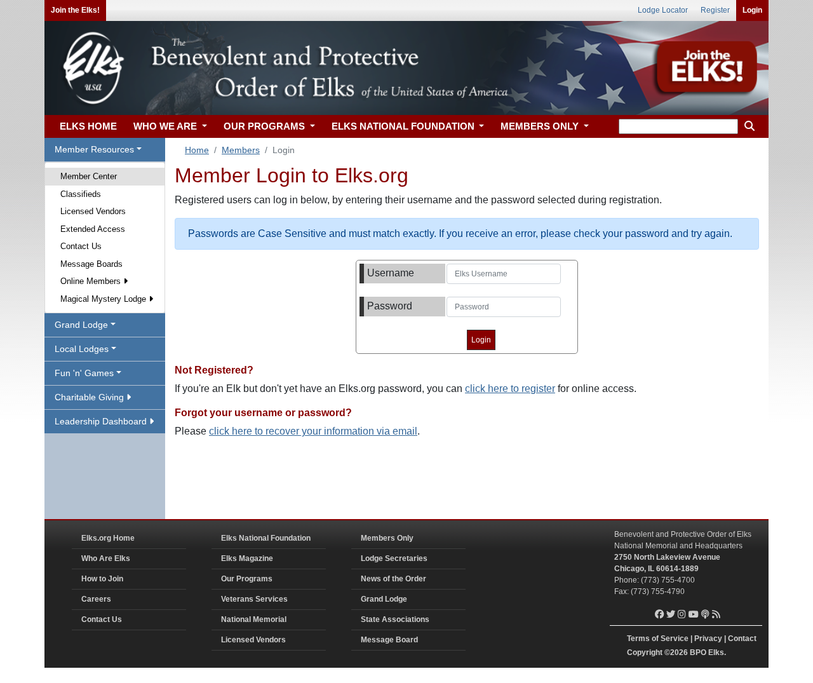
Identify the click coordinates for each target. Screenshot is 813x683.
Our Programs (246, 578)
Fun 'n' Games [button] (84, 373)
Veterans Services (254, 599)
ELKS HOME (88, 126)
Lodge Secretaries (394, 558)
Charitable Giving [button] (90, 397)
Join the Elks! (75, 10)
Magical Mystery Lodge (104, 299)
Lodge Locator (663, 10)
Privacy (708, 638)
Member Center (88, 176)
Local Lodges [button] (82, 349)
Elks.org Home (108, 538)
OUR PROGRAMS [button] (265, 126)
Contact (742, 638)
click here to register (510, 388)
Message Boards (91, 264)
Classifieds (80, 194)
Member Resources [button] (94, 149)
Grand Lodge (384, 599)
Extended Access (92, 229)
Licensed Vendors (93, 211)
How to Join (102, 578)
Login (752, 10)
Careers (96, 599)
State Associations (395, 619)
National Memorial (253, 619)
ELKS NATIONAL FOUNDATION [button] (404, 126)
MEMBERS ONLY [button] (541, 126)
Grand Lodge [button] (81, 325)
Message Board (389, 639)
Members (241, 150)
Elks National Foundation (266, 538)
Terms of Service (658, 638)
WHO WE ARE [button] (166, 126)
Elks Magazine (247, 558)
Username (390, 272)
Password (389, 306)
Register (715, 10)
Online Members (91, 281)
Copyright (644, 652)
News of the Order (393, 578)
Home (197, 150)
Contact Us (81, 246)
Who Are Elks (105, 558)
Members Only (387, 538)
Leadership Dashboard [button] (102, 421)
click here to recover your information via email (313, 431)
